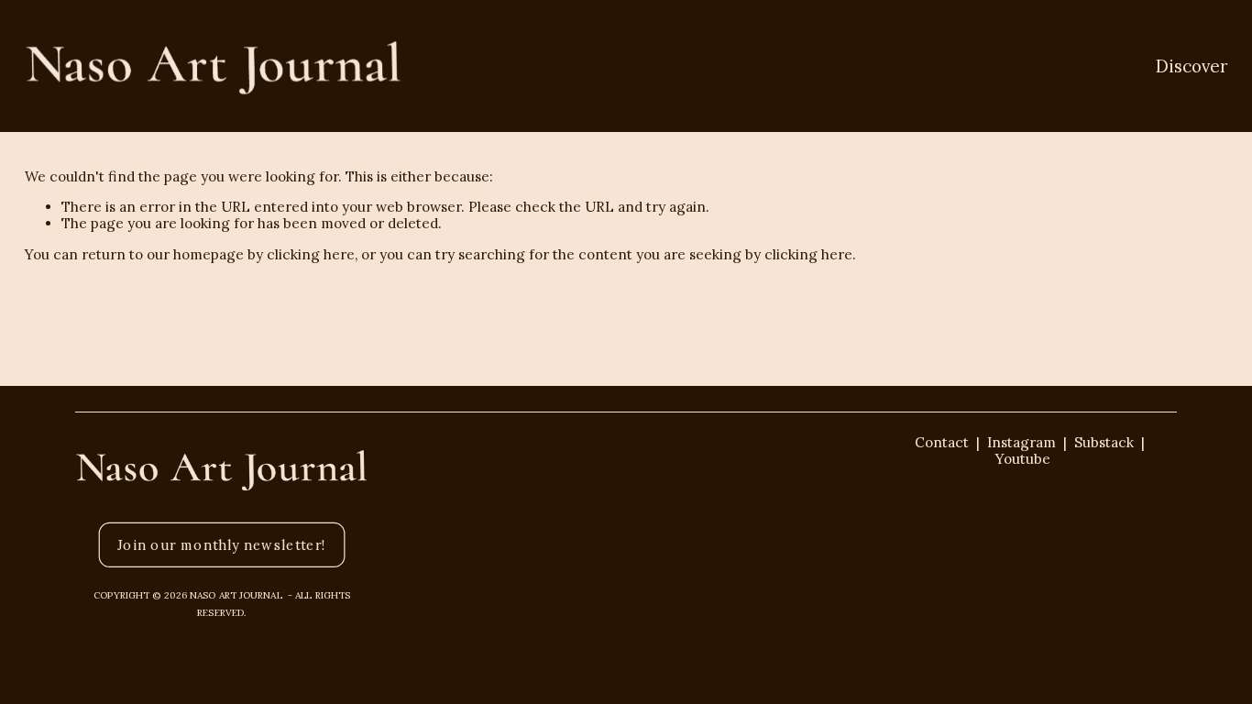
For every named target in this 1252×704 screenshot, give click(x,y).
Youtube (1030, 459)
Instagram (1021, 442)
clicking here (311, 254)
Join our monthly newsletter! (221, 545)
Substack (1104, 442)
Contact (942, 442)
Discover (1191, 66)
